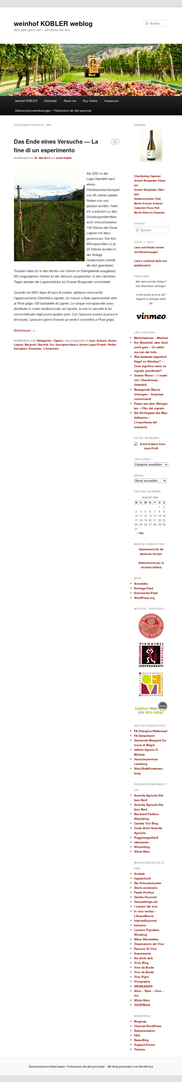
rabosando (141, 842)
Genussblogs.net (145, 902)
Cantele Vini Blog (146, 823)
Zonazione (34, 349)
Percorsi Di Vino (145, 949)
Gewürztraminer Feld (147, 199)
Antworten (51, 349)
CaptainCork (142, 878)
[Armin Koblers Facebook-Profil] (151, 448)
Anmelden (141, 583)
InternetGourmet (145, 920)
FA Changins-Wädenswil (150, 731)
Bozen (112, 341)
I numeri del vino (146, 906)
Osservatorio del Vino (149, 944)
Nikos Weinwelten (146, 939)
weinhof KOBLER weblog (53, 23)
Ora (51, 345)
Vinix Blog (141, 963)
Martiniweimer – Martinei (151, 338)
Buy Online (90, 101)
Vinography (142, 981)
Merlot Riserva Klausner (149, 212)
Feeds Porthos (144, 892)
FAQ (137, 1035)
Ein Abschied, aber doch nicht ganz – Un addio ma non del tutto (151, 347)
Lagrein (18, 345)
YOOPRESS (142, 1005)
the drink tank (143, 958)
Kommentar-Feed (146, 593)
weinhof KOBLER (26, 101)
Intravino (140, 925)
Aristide (139, 874)
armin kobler (64, 158)
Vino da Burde (144, 967)
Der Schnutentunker (147, 883)
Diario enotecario (146, 888)
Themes (139, 1049)
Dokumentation (144, 1030)
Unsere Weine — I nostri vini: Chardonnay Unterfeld (150, 380)
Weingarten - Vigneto (50, 341)
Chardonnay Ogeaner (147, 176)
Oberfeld (42, 345)
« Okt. (140, 533)
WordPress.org (144, 598)
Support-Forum (144, 1044)
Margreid (30, 345)
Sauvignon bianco (66, 345)
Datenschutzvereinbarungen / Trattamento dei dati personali (53, 110)
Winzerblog (142, 847)
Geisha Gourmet (145, 897)
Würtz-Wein (142, 851)
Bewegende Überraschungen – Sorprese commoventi (148, 394)
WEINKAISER (143, 986)
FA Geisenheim (144, 735)
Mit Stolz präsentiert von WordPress (130, 1066)
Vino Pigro (141, 977)
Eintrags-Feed (143, 588)
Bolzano (102, 341)
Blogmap (140, 1021)
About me (70, 101)
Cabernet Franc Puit (146, 208)
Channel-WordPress (147, 1026)
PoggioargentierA (146, 837)
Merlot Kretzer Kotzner (148, 203)
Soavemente (142, 953)
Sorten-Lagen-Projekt (92, 345)
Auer (92, 341)
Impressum (111, 101)
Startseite (50, 101)
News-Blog (141, 1040)
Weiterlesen (24, 330)
